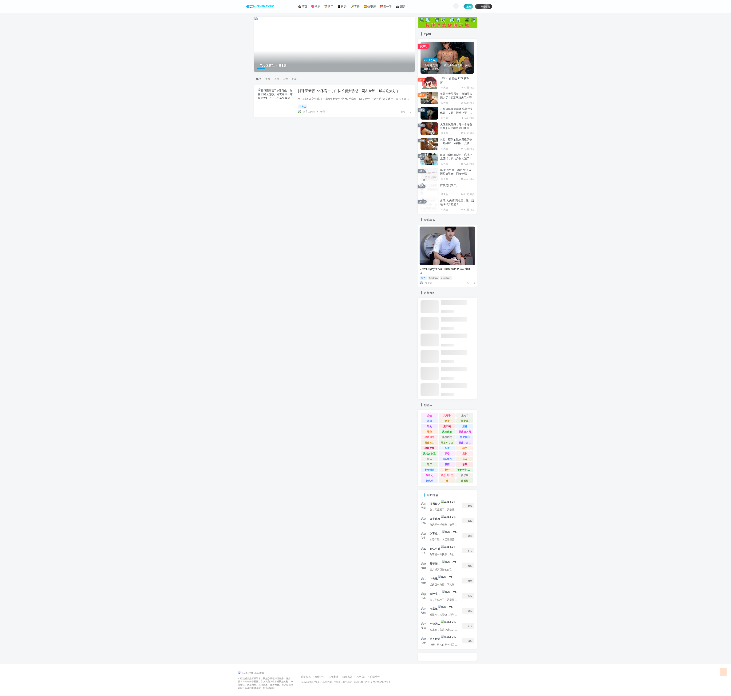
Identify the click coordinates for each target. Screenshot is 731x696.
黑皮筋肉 (447, 437)
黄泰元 (429, 475)
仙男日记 (435, 503)
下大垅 (434, 578)
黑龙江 (464, 420)
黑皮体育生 (465, 442)
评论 (294, 79)
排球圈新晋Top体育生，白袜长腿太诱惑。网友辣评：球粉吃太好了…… (352, 90)
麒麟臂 (464, 480)
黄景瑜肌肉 (447, 475)
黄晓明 (429, 480)
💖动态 (315, 6)
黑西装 (447, 426)
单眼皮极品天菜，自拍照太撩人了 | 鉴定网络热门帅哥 (456, 95)
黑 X (429, 464)
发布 (468, 6)
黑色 (429, 431)
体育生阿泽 (436, 533)
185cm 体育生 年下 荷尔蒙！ (454, 80)
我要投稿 (306, 676)
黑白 (464, 448)
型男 (423, 277)
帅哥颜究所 (436, 563)
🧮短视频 (370, 6)
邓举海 (434, 609)
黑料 (464, 453)
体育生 (303, 106)
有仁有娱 (435, 548)
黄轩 (447, 469)
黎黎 (464, 464)
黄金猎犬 (429, 469)
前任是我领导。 (449, 185)
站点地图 (358, 681)
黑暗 (447, 453)
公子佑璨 (435, 518)
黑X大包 (447, 459)
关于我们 (361, 676)
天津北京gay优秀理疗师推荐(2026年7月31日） (445, 271)
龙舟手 (447, 415)
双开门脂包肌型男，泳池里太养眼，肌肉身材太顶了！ (456, 156)
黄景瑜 (464, 475)
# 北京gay (433, 277)
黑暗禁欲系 (429, 453)
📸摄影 (400, 6)
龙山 (429, 420)
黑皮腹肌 (447, 431)
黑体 (429, 459)
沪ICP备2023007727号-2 (377, 681)
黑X (465, 459)
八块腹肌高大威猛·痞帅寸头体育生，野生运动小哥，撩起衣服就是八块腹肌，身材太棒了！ (456, 114)
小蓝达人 (435, 624)
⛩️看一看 (386, 6)
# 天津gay (446, 277)
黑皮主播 (429, 448)
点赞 (285, 79)
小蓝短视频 (326, 681)
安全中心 (320, 676)
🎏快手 (329, 6)
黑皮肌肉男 (465, 431)
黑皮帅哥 (429, 442)
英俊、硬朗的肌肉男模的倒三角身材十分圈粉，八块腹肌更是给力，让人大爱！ (456, 143)
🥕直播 (355, 6)
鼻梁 (447, 420)
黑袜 (464, 426)
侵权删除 (333, 676)
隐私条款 (347, 676)
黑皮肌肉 (429, 437)
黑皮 (447, 448)
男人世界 (435, 639)
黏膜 (447, 464)
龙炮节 (464, 415)
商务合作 (375, 676)
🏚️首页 (302, 6)
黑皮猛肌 (465, 437)
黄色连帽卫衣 (464, 469)
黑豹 (429, 426)
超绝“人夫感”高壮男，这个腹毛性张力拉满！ (457, 202)
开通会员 (485, 6)
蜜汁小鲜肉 (436, 593)
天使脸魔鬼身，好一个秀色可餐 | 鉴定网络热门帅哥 (456, 126)
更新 (268, 79)
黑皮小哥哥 (447, 442)
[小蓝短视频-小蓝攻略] (251, 672)
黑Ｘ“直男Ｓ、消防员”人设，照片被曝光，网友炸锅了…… (457, 173)
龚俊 (429, 415)
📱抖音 (342, 6)
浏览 (276, 79)
